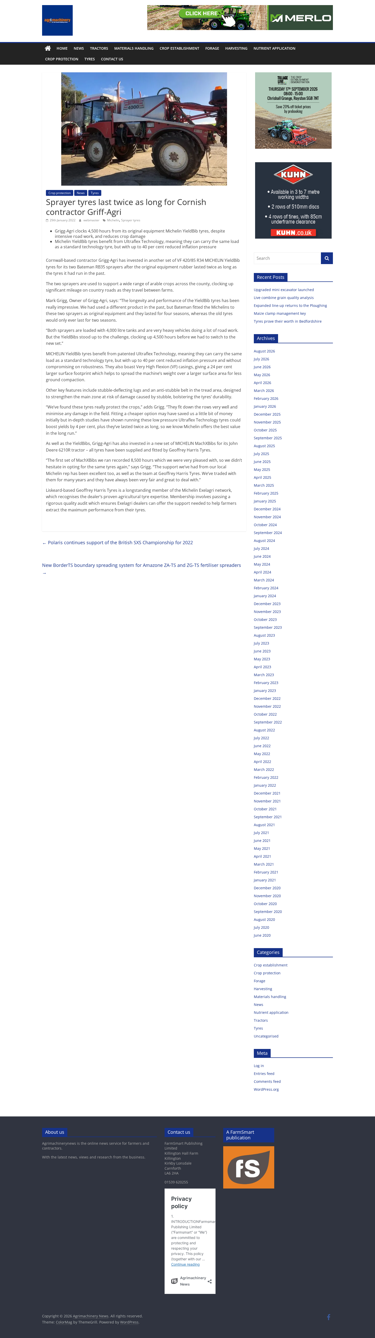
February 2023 (266, 682)
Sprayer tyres (130, 220)
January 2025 (265, 501)
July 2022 (261, 737)
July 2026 (261, 359)
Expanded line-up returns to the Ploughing (290, 305)
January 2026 (265, 406)
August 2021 (264, 824)
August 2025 (264, 445)
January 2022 (265, 785)
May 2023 (262, 659)
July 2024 (261, 548)
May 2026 (262, 374)
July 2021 (261, 832)
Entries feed (264, 1073)
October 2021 (265, 809)
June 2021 (262, 840)
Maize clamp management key (280, 313)
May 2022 (262, 753)
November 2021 (267, 801)
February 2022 (266, 777)
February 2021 (266, 872)
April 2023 (262, 666)
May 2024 (262, 564)
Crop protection (61, 59)
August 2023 (264, 635)
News (79, 48)
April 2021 (262, 856)
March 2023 (264, 674)
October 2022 (265, 714)
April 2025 (262, 477)
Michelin (113, 220)
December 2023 (267, 603)
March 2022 (264, 769)
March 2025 (264, 485)
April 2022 (262, 761)
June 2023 (262, 651)
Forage (212, 48)
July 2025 (261, 453)
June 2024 (262, 556)
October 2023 (265, 619)
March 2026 (264, 390)
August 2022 (264, 730)
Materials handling (134, 48)
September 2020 (268, 911)
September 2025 (268, 437)
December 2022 (267, 698)
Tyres (89, 59)
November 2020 (267, 895)
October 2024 (265, 524)
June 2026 (262, 366)
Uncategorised (266, 1036)
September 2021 (268, 816)
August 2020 (264, 919)
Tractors (99, 48)
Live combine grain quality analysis (284, 297)
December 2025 (267, 414)
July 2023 (261, 643)
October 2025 (265, 430)
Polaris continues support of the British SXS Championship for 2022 (117, 542)
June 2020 (262, 935)
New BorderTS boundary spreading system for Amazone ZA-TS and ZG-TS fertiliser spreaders (141, 569)
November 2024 (267, 516)
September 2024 (268, 532)
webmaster (91, 220)
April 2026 (262, 382)
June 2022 (262, 745)
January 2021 (265, 880)
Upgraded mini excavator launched (284, 289)
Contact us (112, 59)
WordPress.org (266, 1089)
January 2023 (265, 690)
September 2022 (268, 722)
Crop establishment (179, 48)
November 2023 (267, 611)
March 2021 (264, 864)
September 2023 (268, 627)
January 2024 (265, 595)
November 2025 (267, 422)
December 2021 (267, 793)
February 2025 (266, 493)
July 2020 (261, 927)
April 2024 (262, 572)
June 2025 (262, 461)
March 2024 (264, 580)
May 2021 (262, 848)
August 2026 (264, 351)
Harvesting (236, 48)
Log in (259, 1065)
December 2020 (267, 887)
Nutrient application (274, 48)
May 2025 (262, 469)
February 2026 (266, 398)
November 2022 (267, 706)
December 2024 (267, 509)
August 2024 (264, 540)
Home (62, 48)
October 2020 (265, 903)
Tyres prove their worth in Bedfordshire (288, 321)
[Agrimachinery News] (48, 48)
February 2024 (266, 587)
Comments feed (267, 1081)
